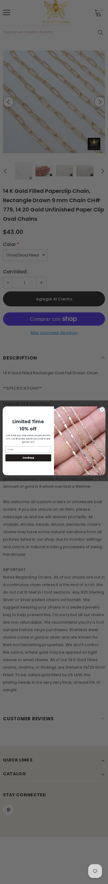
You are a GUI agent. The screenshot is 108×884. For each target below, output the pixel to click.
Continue (28, 457)
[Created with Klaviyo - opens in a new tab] (54, 476)
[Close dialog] (102, 409)
